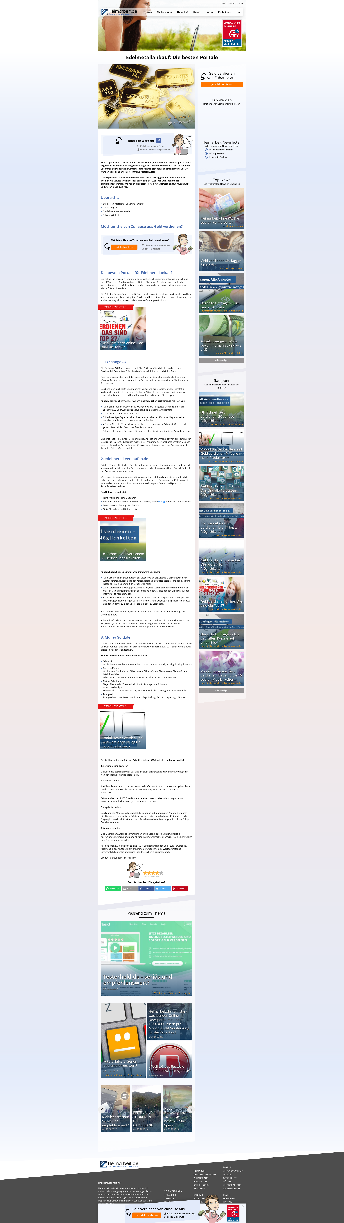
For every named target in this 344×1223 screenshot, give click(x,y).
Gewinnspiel (161, 993)
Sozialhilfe (229, 1198)
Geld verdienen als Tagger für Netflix (221, 262)
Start (223, 3)
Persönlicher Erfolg (234, 353)
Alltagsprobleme (233, 1171)
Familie (227, 1174)
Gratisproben (236, 461)
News (240, 226)
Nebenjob (185, 993)
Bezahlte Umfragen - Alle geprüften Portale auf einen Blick (220, 638)
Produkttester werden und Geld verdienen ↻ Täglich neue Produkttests (122, 741)
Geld (211, 498)
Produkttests (202, 1181)
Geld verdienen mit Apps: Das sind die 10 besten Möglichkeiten (220, 490)
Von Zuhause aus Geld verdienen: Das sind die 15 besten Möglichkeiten (221, 675)
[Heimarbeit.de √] (119, 12)
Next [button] (191, 1109)
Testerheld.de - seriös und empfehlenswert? (137, 979)
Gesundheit (229, 1178)
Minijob (173, 993)
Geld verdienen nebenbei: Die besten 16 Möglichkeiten (221, 564)
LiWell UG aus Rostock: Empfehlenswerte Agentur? (170, 1068)
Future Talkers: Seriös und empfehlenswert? (120, 1063)
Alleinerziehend (232, 1185)
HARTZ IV (227, 1202)
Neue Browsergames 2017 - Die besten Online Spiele (175, 1116)
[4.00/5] (145, 873)
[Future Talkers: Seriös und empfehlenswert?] (123, 1040)
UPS (160, 501)
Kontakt (232, 3)
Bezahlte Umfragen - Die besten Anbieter (220, 305)
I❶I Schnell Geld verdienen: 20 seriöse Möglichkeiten (123, 555)
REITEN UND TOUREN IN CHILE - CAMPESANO (143, 1118)
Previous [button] (102, 1109)
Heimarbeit (230, 226)
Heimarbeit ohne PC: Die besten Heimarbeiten (220, 220)
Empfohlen (208, 310)
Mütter (227, 1181)
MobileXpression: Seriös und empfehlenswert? (115, 1120)
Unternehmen (182, 116)
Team (240, 3)
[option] (122, 330)
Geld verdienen (228, 268)
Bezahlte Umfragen (116, 1075)
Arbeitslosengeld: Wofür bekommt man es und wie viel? (221, 345)
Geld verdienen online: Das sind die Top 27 (123, 344)
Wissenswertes (231, 1188)
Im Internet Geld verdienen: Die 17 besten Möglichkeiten (220, 527)
